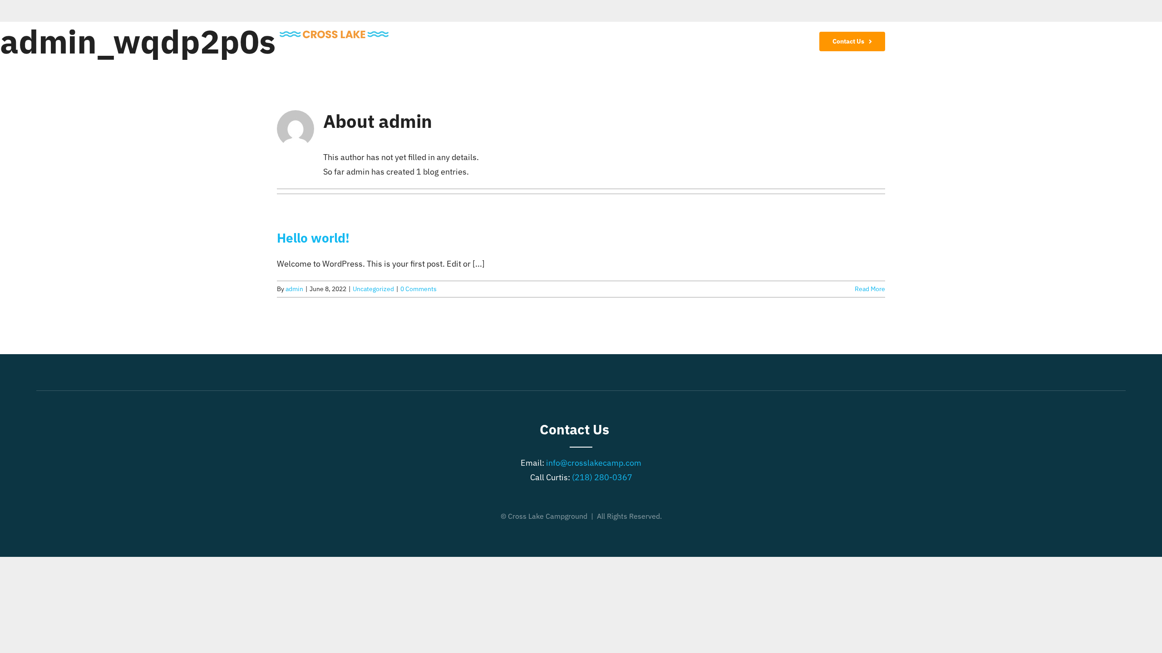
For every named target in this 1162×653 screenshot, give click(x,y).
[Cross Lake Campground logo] (334, 32)
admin (294, 289)
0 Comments (418, 289)
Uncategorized (373, 289)
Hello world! (313, 237)
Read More (870, 289)
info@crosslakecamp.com (593, 463)
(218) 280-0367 (602, 477)
